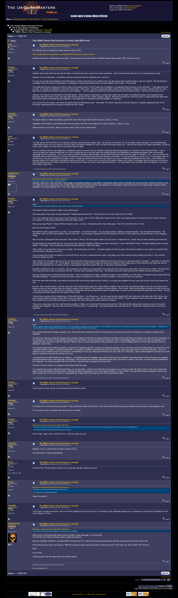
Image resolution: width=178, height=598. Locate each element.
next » (169, 32)
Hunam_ (11, 482)
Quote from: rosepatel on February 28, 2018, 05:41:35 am (51, 487)
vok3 (10, 44)
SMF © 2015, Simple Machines (97, 594)
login (131, 6)
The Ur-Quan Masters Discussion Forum (26, 26)
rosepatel (12, 114)
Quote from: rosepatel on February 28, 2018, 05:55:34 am (51, 529)
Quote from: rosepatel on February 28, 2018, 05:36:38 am (51, 425)
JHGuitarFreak (14, 523)
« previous (163, 32)
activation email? (130, 8)
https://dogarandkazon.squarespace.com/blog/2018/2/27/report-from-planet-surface (64, 54)
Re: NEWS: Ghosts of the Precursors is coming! (59, 45)
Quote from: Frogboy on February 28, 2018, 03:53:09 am (50, 179)
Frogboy (11, 67)
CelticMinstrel (13, 173)
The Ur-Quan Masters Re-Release (25, 28)
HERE (46, 568)
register (138, 6)
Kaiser (10, 462)
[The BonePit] (11, 545)
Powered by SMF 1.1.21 (79, 594)
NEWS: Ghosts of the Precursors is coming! (33, 32)
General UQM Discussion (24, 30)
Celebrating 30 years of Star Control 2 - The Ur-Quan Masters (35, 19)
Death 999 (47, 30)
